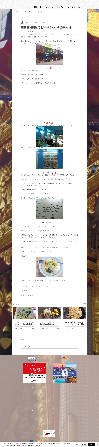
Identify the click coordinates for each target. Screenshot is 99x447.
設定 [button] (77, 444)
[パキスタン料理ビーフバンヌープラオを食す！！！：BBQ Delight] (74, 313)
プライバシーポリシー (40, 445)
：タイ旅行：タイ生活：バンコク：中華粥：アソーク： (35, 286)
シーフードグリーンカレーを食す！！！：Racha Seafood (24, 323)
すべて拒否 (83, 444)
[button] (84, 12)
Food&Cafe (32, 11)
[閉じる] (97, 444)
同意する (92, 444)
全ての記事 (16, 11)
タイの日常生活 (42, 11)
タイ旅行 (24, 11)
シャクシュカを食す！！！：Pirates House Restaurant (49, 323)
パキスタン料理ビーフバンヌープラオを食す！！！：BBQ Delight (74, 323)
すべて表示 (83, 303)
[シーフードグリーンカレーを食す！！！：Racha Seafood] (24, 313)
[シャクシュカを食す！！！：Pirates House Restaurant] (49, 313)
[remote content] (49, 101)
